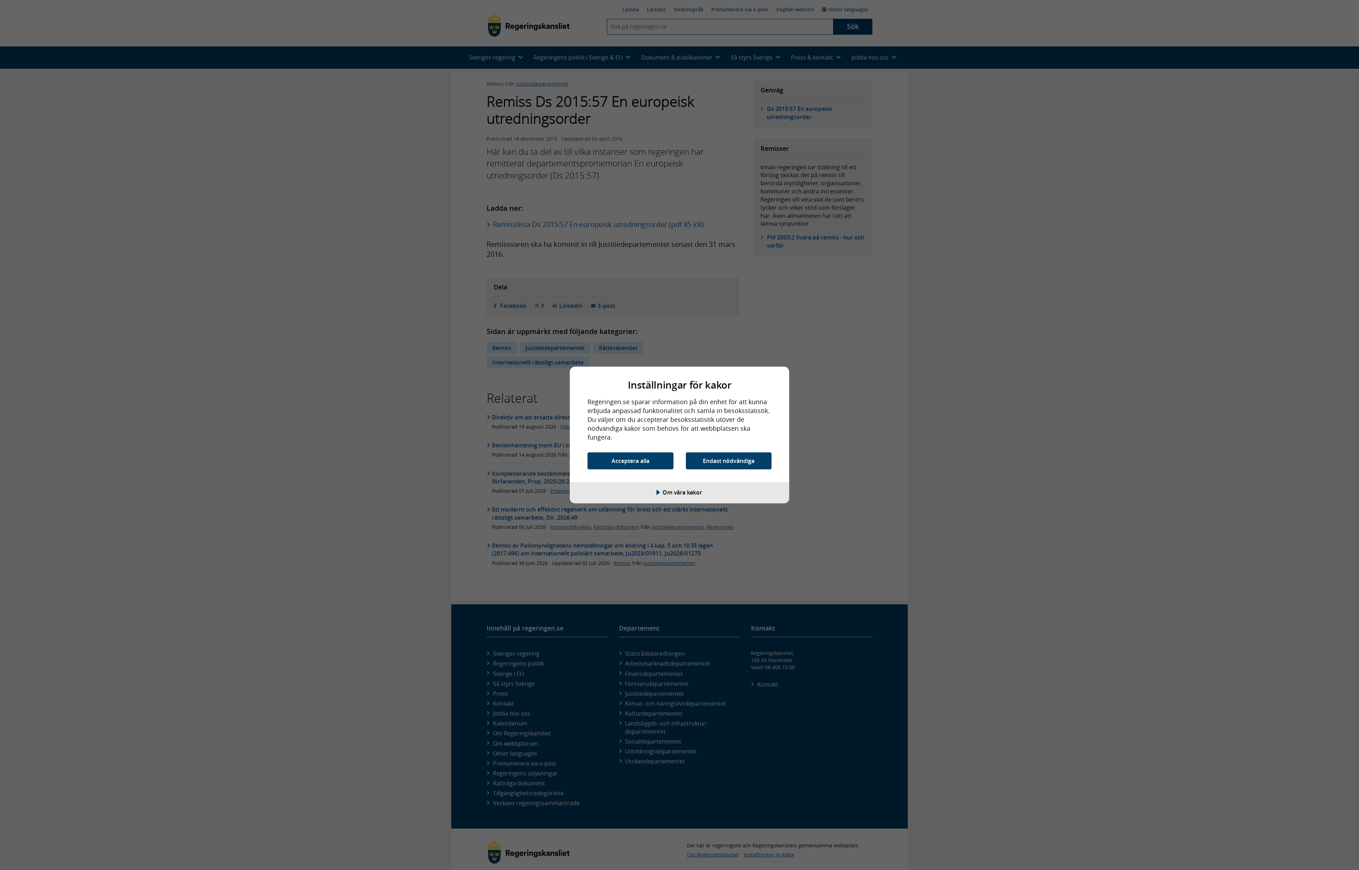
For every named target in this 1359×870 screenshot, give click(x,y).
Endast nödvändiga (729, 461)
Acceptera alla (630, 461)
